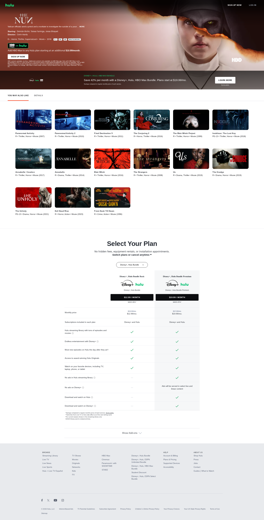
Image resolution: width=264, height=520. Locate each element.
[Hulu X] (50, 500)
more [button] (82, 27)
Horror (14, 39)
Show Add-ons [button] (129, 433)
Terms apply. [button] (110, 413)
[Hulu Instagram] (62, 500)
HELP (165, 452)
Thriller (21, 39)
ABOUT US (198, 452)
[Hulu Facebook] (44, 500)
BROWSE (46, 452)
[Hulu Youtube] (57, 500)
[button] (18, 95)
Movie (42, 39)
